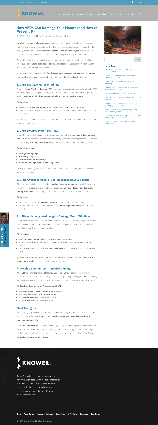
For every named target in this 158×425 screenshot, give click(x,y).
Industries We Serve (85, 14)
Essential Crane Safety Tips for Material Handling (120, 82)
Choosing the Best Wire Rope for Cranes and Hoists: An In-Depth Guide (122, 116)
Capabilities (102, 14)
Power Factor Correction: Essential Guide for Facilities (122, 98)
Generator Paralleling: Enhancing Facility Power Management (120, 110)
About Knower (64, 14)
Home (19, 414)
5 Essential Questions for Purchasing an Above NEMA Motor (120, 76)
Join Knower (95, 414)
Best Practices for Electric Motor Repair (120, 93)
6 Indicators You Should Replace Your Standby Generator (119, 70)
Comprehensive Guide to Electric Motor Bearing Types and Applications (120, 104)
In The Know (116, 14)
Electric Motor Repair (38, 36)
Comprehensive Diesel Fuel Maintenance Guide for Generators (121, 88)
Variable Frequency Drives (59, 36)
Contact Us (130, 14)
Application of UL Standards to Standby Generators (120, 122)
